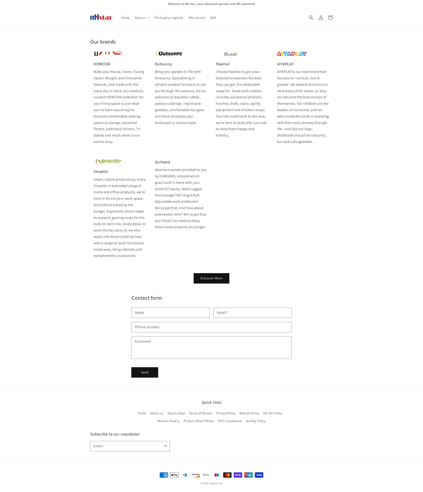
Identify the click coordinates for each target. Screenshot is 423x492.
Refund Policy (249, 413)
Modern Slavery (168, 421)
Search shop (176, 413)
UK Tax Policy (272, 413)
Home (142, 413)
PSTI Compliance (230, 421)
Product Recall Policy (199, 421)
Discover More (211, 278)
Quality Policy (255, 421)
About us (156, 413)
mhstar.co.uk (215, 483)
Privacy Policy (225, 413)
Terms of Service (200, 413)
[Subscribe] (165, 446)
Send (145, 372)
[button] (311, 18)
